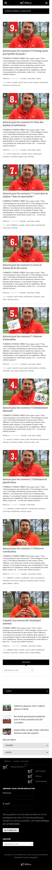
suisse (16, 299)
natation (20, 442)
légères (21, 156)
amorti (9, 154)
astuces (9, 439)
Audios (9, 752)
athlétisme (14, 225)
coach (9, 368)
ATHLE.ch (6, 78)
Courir (20, 82)
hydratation (14, 156)
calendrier (10, 508)
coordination (25, 578)
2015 (8, 225)
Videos (38, 78)
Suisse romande (39, 580)
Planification (16, 511)
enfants (35, 82)
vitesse (16, 583)
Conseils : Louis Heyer (27, 78)
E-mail (7, 803)
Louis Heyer (7, 228)
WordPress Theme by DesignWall (26, 857)
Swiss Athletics (8, 583)
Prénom (7, 792)
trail (19, 85)
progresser (23, 580)
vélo (37, 442)
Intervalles (6, 371)
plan (26, 156)
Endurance (24, 508)
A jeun (9, 82)
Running (14, 85)
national (21, 652)
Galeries (9, 745)
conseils (14, 82)
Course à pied (28, 82)
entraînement (43, 82)
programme (23, 371)
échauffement (40, 650)
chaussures (16, 154)
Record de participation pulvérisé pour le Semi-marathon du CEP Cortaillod (29, 719)
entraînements (40, 225)
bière (16, 650)
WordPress (44, 854)
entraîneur (6, 156)
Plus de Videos (9, 740)
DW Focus (26, 3)
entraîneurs (7, 85)
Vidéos (9, 691)
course (29, 154)
